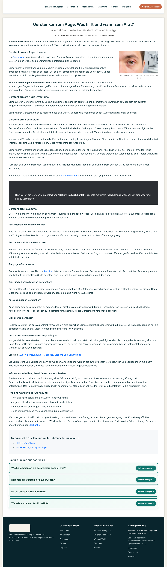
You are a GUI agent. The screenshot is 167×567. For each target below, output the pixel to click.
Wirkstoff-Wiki (100, 539)
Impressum (132, 548)
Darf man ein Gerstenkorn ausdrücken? (33, 479)
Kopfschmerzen (69, 175)
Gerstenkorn (18, 57)
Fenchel (48, 271)
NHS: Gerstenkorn (25, 443)
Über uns (98, 543)
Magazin (126, 6)
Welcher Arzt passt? (151, 7)
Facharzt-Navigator (53, 6)
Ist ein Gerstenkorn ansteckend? (29, 491)
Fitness (114, 6)
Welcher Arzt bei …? (102, 535)
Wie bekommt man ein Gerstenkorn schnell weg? (38, 468)
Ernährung (102, 6)
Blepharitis (34, 425)
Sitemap (131, 556)
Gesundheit (72, 6)
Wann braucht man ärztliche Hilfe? (30, 503)
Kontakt (97, 547)
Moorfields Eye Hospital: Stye (31, 447)
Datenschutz (133, 552)
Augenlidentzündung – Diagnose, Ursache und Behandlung (50, 354)
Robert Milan (60, 35)
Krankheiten (88, 6)
